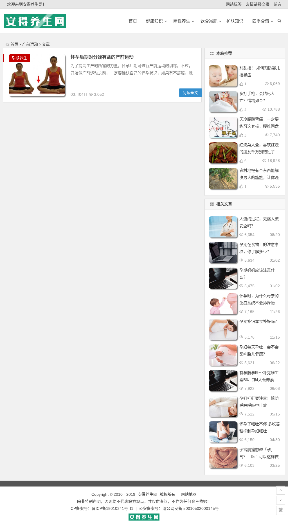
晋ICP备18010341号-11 (112, 508)
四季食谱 (260, 21)
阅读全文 (190, 92)
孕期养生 (19, 58)
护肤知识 (234, 21)
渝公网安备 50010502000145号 (191, 508)
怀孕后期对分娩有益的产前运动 (102, 57)
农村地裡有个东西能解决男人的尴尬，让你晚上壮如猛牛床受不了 (259, 177)
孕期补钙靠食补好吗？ (259, 321)
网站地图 (189, 494)
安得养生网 (147, 494)
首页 (14, 44)
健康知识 (154, 21)
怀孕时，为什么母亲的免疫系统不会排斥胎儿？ (259, 303)
